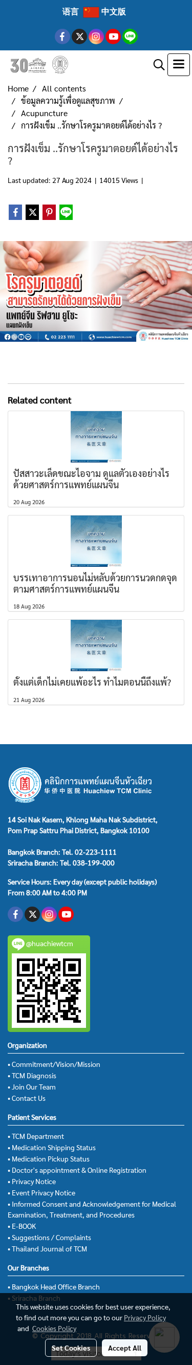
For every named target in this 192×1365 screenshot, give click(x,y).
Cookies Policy (54, 1328)
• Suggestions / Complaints (49, 1237)
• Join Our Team (32, 1086)
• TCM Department (36, 1135)
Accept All (124, 1347)
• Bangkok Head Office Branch (54, 1286)
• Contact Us (27, 1097)
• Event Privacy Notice (41, 1192)
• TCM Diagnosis (32, 1075)
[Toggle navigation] (178, 64)
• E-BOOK (22, 1225)
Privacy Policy (145, 1317)
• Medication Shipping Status (52, 1147)
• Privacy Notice (32, 1181)
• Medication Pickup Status (49, 1158)
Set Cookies (71, 1347)
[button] (155, 64)
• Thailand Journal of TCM (47, 1248)
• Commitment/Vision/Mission (54, 1063)
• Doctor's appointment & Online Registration (77, 1169)
